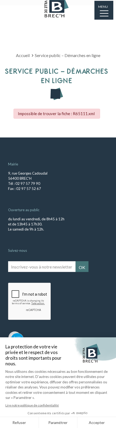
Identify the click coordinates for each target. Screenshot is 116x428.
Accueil (23, 55)
